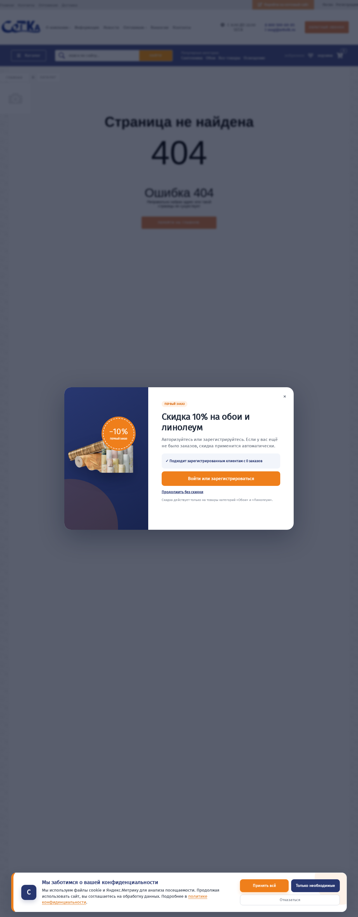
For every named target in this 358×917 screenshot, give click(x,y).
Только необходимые (315, 885)
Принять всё (264, 885)
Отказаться (290, 899)
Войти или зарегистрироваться (221, 478)
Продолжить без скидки (182, 492)
